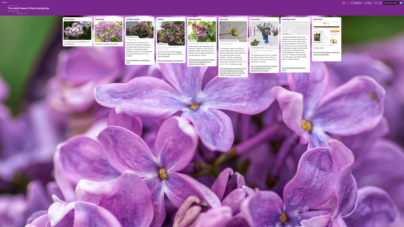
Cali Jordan (11, 6)
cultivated (165, 56)
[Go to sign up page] (401, 3)
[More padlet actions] (380, 3)
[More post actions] (91, 19)
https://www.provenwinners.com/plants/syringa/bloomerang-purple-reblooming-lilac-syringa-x (264, 68)
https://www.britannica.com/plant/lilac (170, 60)
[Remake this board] (376, 3)
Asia (169, 54)
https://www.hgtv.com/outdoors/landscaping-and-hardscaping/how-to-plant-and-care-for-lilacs (202, 62)
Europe (179, 52)
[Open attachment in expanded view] (77, 30)
